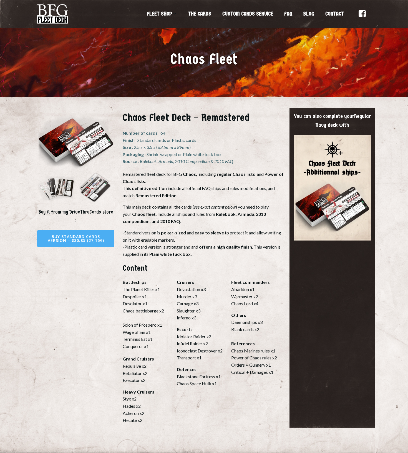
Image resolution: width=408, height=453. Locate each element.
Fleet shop (159, 14)
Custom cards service (247, 14)
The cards (199, 14)
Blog (308, 14)
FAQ (288, 14)
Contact (334, 14)
